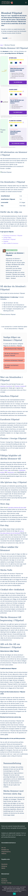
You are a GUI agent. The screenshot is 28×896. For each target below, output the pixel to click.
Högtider (5, 241)
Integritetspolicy (6, 851)
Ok (14, 893)
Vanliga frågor (7, 237)
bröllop (2, 472)
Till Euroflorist (17, 112)
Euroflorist (13, 89)
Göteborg (4, 866)
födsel (6, 470)
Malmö (3, 868)
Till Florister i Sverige (18, 143)
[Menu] (26, 2)
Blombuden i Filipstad (9, 239)
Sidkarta (3, 853)
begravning (10, 472)
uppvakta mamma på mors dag (17, 507)
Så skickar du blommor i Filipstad (12, 235)
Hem (1, 45)
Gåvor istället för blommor (10, 243)
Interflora (13, 58)
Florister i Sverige (15, 120)
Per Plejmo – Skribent (11, 250)
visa (9, 38)
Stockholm (4, 864)
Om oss (3, 847)
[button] (14, 349)
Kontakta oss (5, 849)
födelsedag (22, 470)
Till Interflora (18, 82)
